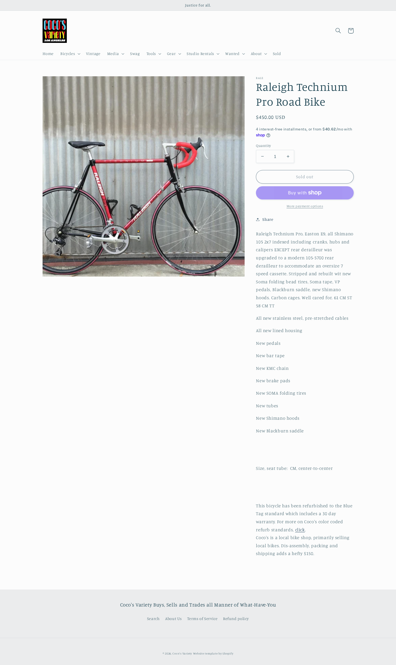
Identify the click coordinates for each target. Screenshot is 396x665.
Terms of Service (202, 618)
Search (153, 618)
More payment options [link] (305, 206)
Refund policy (236, 618)
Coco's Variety (182, 653)
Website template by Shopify (213, 653)
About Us (173, 618)
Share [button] (267, 219)
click (300, 529)
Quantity (263, 145)
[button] (70, 54)
